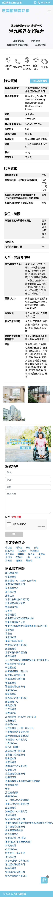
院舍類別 (9, 139)
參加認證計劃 (11, 175)
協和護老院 (10, 815)
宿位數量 (9, 129)
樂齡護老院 (10, 694)
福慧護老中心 (11, 849)
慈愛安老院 (10, 845)
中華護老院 (10, 577)
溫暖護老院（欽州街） (16, 838)
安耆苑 (8, 611)
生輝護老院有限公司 (15, 584)
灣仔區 (19, 547)
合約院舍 (35, 41)
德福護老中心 (11, 796)
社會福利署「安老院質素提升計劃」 (22, 180)
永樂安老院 (10, 649)
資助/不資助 (10, 134)
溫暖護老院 (10, 637)
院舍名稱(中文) (12, 88)
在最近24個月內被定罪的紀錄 (19, 203)
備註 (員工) (10, 298)
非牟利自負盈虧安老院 (17, 45)
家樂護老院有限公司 (15, 819)
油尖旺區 (22, 551)
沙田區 (8, 560)
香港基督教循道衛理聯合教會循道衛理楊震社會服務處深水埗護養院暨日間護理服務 (28, 823)
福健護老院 (10, 705)
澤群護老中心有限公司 (16, 766)
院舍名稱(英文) (12, 96)
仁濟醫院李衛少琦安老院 (17, 732)
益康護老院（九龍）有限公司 (19, 728)
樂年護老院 (10, 656)
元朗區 (19, 557)
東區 (28, 547)
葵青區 (31, 554)
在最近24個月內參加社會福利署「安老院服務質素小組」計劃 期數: (22, 196)
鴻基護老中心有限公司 (16, 811)
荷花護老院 (10, 857)
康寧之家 (9, 596)
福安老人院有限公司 (15, 755)
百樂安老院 (10, 720)
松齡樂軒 (9, 630)
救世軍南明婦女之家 (15, 603)
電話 (7, 119)
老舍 (7, 789)
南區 (36, 547)
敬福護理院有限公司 (15, 679)
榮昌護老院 (10, 758)
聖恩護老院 (10, 808)
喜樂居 (8, 633)
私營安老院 (40, 45)
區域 (7, 114)
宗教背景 (9, 157)
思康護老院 (10, 762)
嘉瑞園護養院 (11, 792)
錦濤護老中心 (11, 834)
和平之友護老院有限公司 (17, 599)
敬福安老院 (10, 683)
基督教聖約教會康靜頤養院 (18, 842)
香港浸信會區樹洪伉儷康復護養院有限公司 (26, 626)
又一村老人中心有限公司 (17, 800)
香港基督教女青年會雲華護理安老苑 (22, 781)
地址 (7, 144)
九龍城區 (34, 551)
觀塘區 (21, 554)
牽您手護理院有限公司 (16, 876)
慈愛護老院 (10, 713)
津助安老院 (18, 41)
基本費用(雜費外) (13, 124)
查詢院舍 (44, 880)
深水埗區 (9, 551)
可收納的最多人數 (13, 247)
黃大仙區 (9, 554)
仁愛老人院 (10, 770)
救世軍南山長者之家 (15, 853)
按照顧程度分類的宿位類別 (18, 220)
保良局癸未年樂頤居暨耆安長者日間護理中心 (27, 660)
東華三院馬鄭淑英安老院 (17, 804)
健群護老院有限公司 (15, 664)
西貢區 (19, 560)
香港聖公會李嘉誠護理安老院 (19, 618)
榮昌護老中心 (11, 588)
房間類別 (9, 313)
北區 (28, 557)
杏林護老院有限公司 (15, 826)
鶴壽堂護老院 (11, 607)
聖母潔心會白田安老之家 (17, 736)
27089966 (45, 2)
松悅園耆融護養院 (14, 830)
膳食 (7, 152)
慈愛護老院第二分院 (15, 622)
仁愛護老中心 (11, 743)
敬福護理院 (10, 777)
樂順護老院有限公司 (15, 872)
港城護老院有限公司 (15, 864)
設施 (7, 344)
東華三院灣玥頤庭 (14, 641)
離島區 (29, 560)
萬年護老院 (10, 592)
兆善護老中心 (11, 724)
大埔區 (37, 557)
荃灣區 (41, 554)
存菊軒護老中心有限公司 (17, 861)
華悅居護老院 (11, 785)
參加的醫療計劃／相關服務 (13, 338)
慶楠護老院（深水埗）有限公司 (20, 717)
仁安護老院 (10, 709)
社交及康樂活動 (12, 321)
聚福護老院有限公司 (15, 686)
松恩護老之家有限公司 (16, 698)
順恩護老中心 (11, 702)
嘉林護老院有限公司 (15, 751)
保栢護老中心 (11, 690)
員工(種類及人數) (13, 264)
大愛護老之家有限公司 (16, 645)
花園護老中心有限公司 (16, 739)
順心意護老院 (11, 573)
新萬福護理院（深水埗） (17, 671)
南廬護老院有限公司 (15, 773)
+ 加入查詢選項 (39, 81)
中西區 (8, 547)
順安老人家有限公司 (15, 675)
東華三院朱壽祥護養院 (16, 652)
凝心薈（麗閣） (13, 747)
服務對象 (9, 242)
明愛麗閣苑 (10, 667)
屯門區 (8, 557)
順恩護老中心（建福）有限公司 (20, 580)
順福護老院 (10, 868)
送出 (14, 534)
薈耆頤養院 (10, 615)
